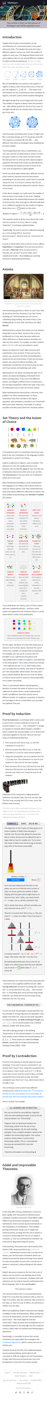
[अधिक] (44, 2)
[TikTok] (32, 1392)
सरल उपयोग (23, 1380)
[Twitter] (16, 1392)
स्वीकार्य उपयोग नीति (23, 1383)
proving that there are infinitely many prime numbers (23, 1096)
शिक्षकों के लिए (35, 1372)
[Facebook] (20, 1392)
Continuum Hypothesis (12, 1342)
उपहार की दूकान (20, 1376)
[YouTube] (28, 1392)
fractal (23, 665)
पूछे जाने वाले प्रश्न (9, 1380)
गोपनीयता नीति (36, 1380)
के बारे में (7, 1372)
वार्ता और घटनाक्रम (20, 1372)
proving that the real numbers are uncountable (21, 1093)
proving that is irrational (31, 1091)
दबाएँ (30, 1376)
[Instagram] (24, 1392)
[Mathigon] (10, 2)
